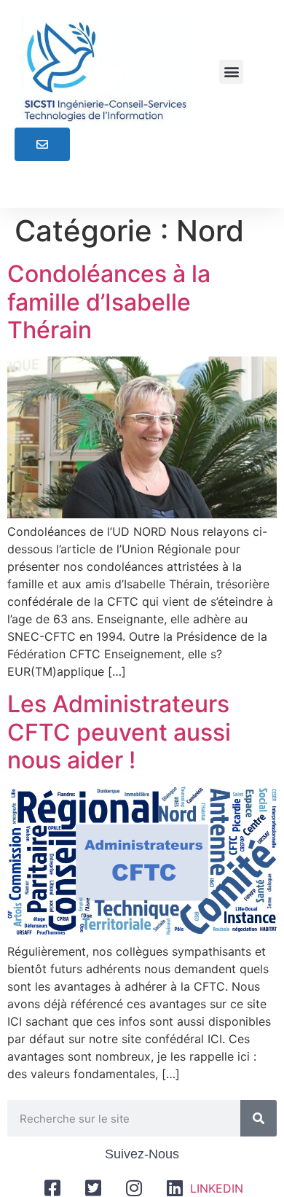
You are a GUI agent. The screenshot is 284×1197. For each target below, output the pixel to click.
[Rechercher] (258, 1118)
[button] (231, 72)
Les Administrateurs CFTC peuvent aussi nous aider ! (119, 732)
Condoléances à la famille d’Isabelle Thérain (108, 302)
